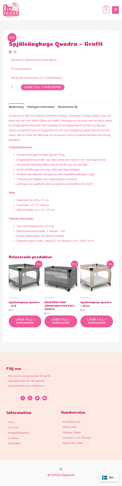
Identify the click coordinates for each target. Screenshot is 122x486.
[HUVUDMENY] (115, 10)
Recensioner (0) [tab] (67, 107)
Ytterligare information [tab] (41, 107)
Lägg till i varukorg (42, 87)
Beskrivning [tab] (16, 107)
